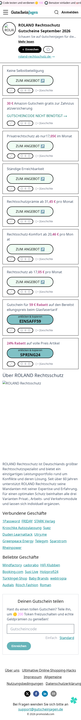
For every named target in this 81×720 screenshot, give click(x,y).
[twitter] (27, 693)
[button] (11, 90)
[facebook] (36, 693)
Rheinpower (12, 547)
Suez (47, 528)
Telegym (41, 541)
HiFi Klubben (50, 565)
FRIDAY (27, 521)
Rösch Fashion (27, 585)
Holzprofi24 (49, 571)
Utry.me (40, 534)
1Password (11, 521)
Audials (8, 585)
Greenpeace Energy (17, 541)
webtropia (58, 578)
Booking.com (12, 571)
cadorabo (31, 565)
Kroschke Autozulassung (22, 528)
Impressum (33, 677)
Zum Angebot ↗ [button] (30, 80)
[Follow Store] (48, 49)
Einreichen (32, 49)
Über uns (12, 670)
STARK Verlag (44, 521)
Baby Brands (39, 578)
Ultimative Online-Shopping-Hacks (49, 670)
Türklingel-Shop (14, 578)
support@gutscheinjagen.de (40, 709)
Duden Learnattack (17, 534)
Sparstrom (58, 541)
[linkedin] (45, 693)
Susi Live (31, 571)
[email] (53, 693)
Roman (45, 585)
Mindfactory (12, 565)
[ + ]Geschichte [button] (44, 90)
